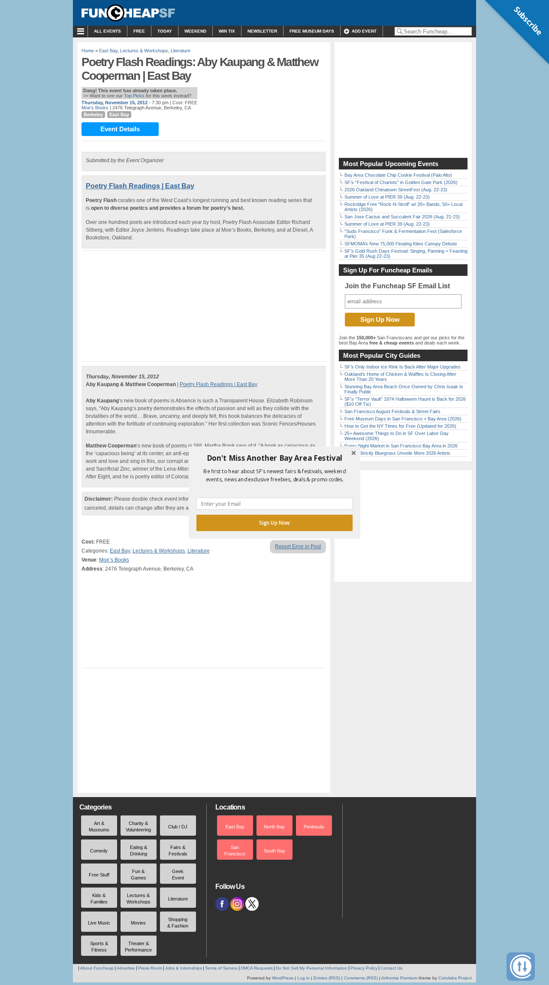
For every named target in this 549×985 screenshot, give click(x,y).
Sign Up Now (274, 523)
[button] (274, 458)
